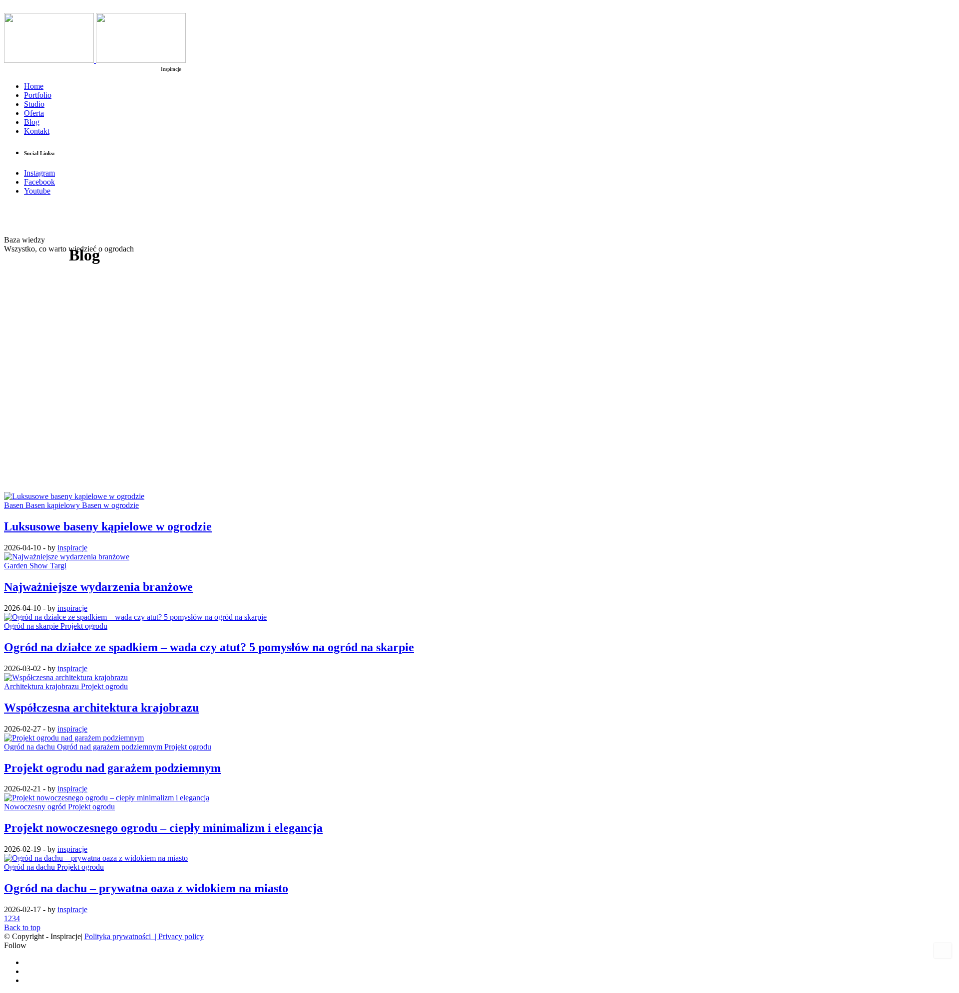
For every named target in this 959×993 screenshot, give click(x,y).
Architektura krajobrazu (42, 686)
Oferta (34, 113)
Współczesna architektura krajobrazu (101, 707)
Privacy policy (181, 936)
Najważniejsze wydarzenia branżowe (98, 586)
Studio (34, 104)
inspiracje (72, 547)
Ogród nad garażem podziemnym (110, 747)
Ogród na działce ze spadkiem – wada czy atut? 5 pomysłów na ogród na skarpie (209, 647)
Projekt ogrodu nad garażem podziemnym (112, 767)
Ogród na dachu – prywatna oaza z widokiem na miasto (146, 888)
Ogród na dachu (30, 747)
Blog (31, 122)
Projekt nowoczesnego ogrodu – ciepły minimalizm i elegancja (163, 827)
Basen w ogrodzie (110, 505)
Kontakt (36, 131)
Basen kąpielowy (53, 505)
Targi (58, 565)
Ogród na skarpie (32, 626)
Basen (14, 505)
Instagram (39, 173)
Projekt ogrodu (83, 626)
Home (33, 86)
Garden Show (27, 565)
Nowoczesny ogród (36, 806)
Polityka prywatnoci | (121, 936)
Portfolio (37, 95)
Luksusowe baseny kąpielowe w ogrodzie (108, 526)
